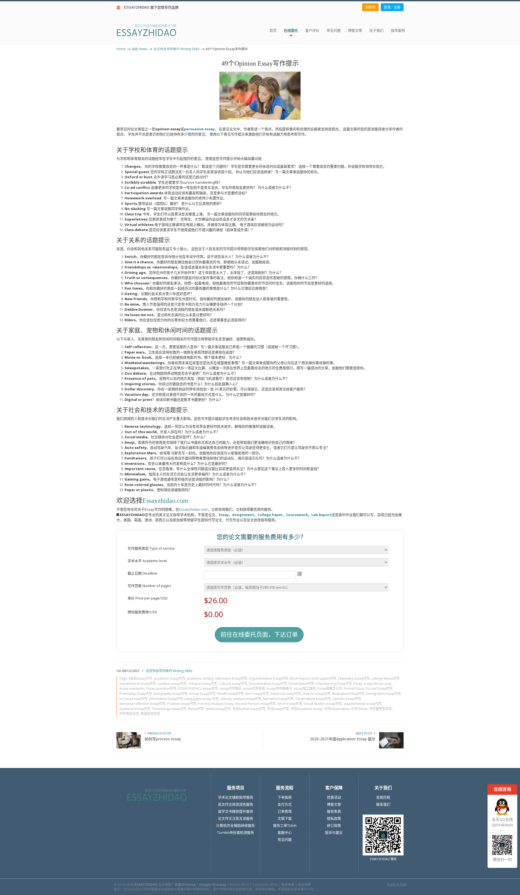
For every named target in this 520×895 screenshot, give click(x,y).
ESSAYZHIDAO (189, 688)
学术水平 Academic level (147, 560)
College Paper (270, 514)
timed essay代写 (218, 708)
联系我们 (383, 804)
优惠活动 (334, 797)
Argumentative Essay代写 (268, 678)
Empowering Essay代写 (334, 683)
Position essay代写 (181, 703)
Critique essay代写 (202, 683)
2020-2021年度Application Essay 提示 (342, 738)
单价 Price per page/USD (148, 598)
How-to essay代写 (316, 693)
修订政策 (334, 825)
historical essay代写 (286, 693)
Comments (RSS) (265, 884)
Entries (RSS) (239, 884)
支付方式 (285, 804)
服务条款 (334, 811)
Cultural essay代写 (233, 683)
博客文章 (334, 804)
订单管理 (285, 811)
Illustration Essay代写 (348, 693)
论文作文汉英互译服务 (235, 818)
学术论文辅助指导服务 (235, 797)
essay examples (132, 688)
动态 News (140, 49)
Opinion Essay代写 (347, 698)
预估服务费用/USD (142, 611)
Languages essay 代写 (201, 698)
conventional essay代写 (137, 683)
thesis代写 (196, 708)
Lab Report (321, 514)
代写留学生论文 (380, 708)
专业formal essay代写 (248, 708)
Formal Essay (354, 688)
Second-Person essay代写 (255, 703)
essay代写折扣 (254, 688)
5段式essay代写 (140, 678)
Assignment (243, 514)
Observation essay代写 (313, 698)
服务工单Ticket (285, 825)
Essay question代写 (161, 688)
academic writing (200, 678)
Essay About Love (377, 683)
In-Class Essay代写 (133, 698)
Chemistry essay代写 (354, 678)
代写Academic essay (306, 708)
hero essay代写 (257, 693)
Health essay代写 (230, 693)
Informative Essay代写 (166, 698)
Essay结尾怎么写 (329, 688)
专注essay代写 (278, 708)
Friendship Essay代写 (135, 693)
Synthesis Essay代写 (134, 708)
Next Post (365, 733)
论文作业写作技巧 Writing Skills (177, 49)
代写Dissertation (336, 708)
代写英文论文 (129, 713)
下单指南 (285, 797)
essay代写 (210, 688)
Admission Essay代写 (231, 678)
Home (121, 49)
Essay (224, 514)
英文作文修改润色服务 (235, 804)
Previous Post (158, 733)
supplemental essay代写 (362, 703)
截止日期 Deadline (142, 573)
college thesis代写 (385, 678)
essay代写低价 (231, 688)
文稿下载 (285, 818)
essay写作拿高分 (279, 688)
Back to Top (396, 884)
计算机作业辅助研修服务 (235, 825)
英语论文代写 (150, 713)
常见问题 (285, 839)
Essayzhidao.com (165, 500)
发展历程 (383, 797)
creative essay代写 (171, 683)
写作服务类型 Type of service (151, 548)
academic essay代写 (169, 678)
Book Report (300, 678)
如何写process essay (163, 738)
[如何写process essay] (128, 747)
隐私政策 (334, 818)
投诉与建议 (334, 832)
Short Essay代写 (289, 703)
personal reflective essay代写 (142, 703)
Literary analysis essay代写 (240, 698)
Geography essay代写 (170, 693)
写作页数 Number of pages (149, 585)
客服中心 (285, 832)
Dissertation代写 (301, 683)
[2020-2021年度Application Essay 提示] (391, 747)
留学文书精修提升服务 (235, 811)
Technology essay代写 (169, 708)
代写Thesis (359, 708)
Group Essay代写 (202, 693)
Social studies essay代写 (323, 703)
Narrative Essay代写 (278, 698)
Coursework (297, 514)
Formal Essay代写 (379, 688)
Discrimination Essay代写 (268, 683)
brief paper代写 (323, 678)
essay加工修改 (305, 688)
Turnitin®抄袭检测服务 (235, 832)
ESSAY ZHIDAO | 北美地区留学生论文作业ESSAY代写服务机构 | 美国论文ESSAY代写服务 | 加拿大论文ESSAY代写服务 (151, 29)
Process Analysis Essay (215, 703)
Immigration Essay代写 (383, 693)
